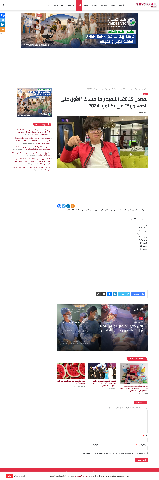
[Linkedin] (68, 206)
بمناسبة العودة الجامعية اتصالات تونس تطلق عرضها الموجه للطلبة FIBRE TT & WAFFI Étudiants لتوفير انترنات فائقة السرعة (32, 140)
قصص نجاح (103, 5)
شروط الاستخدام (81, 476)
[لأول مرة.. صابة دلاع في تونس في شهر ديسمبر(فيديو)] (71, 371)
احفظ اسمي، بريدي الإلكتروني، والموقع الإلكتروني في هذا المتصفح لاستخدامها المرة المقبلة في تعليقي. (113, 453)
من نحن (55, 5)
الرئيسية (121, 5)
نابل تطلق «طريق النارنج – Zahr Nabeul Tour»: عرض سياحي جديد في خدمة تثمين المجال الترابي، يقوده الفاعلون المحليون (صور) (118, 328)
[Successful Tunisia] (146, 5)
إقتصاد (113, 5)
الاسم (145, 436)
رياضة (63, 5)
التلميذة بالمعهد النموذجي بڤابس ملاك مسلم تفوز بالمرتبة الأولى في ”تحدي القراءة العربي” (103, 383)
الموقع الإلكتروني (95, 444)
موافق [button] (9, 476)
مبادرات (94, 5)
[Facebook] (59, 206)
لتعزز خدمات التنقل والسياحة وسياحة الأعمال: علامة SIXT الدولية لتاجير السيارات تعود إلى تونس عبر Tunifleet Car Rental (32, 132)
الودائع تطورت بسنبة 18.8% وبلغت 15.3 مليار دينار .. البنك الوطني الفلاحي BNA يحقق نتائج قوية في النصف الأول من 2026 (32, 161)
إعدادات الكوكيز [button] (19, 476)
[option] (102, 327)
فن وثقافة (71, 5)
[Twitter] (64, 206)
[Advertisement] (79, 68)
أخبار (79, 5)
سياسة (86, 5)
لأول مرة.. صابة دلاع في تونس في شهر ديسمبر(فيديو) (71, 382)
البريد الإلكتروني (142, 444)
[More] (73, 206)
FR (48, 5)
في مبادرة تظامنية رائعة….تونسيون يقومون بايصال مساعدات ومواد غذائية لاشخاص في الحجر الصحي (134, 388)
